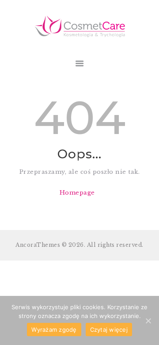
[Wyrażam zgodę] (148, 320)
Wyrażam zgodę (53, 329)
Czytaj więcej (109, 329)
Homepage (77, 192)
